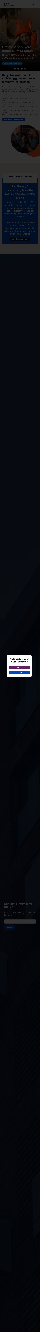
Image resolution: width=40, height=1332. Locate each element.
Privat (19, 667)
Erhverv (19, 672)
